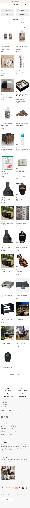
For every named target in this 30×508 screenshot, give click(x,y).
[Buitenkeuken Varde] (7, 261)
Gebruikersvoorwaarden (5, 494)
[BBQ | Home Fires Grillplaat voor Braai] (22, 285)
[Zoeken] (4, 4)
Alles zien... (22, 14)
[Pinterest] (7, 417)
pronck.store (6, 503)
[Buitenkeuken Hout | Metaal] (7, 213)
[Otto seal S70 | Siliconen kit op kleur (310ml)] (22, 139)
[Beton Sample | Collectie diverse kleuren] (22, 213)
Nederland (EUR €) (6, 499)
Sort (21, 22)
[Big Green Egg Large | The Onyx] (22, 237)
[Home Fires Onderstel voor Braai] (7, 309)
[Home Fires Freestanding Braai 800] (7, 237)
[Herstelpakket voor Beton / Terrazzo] (7, 61)
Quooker (22, 10)
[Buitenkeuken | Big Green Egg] (22, 309)
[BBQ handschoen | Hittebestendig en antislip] (22, 261)
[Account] (25, 4)
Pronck (11, 459)
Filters (9, 22)
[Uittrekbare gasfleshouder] (7, 285)
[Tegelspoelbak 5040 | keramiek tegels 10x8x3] (22, 85)
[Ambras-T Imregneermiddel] (22, 61)
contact (18, 1)
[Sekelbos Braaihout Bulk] (7, 139)
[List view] (28, 27)
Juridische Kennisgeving (21, 494)
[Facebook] (2, 417)
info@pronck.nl (7, 408)
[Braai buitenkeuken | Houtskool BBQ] (22, 333)
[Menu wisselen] (1, 4)
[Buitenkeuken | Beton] (7, 333)
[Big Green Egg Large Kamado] (7, 357)
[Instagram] (4, 417)
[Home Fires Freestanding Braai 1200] (7, 189)
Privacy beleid (13, 494)
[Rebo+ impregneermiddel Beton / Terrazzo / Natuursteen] (22, 36)
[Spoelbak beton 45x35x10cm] (22, 163)
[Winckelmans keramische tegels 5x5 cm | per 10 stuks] (7, 85)
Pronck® (8, 10)
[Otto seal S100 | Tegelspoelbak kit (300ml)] (7, 163)
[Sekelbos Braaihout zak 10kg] (22, 113)
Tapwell (7, 14)
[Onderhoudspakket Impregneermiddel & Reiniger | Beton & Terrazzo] (7, 36)
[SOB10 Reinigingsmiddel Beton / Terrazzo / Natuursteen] (7, 113)
